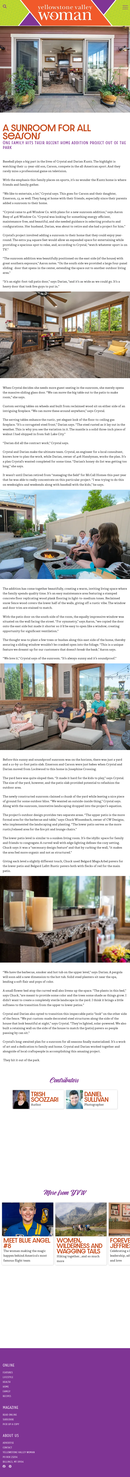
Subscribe (8, 1419)
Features (8, 1372)
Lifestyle (8, 1377)
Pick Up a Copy (11, 1424)
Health (6, 1381)
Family (6, 1391)
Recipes (7, 1396)
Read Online (10, 1414)
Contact (7, 1447)
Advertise (8, 1442)
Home (6, 1386)
